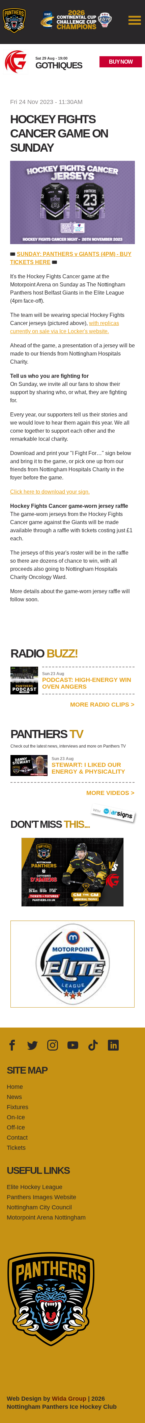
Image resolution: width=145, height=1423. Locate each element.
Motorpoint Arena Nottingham (46, 1217)
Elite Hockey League (34, 1187)
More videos (110, 793)
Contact (17, 1137)
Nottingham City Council (39, 1207)
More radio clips (102, 704)
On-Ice (16, 1117)
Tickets (16, 1147)
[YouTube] (72, 1046)
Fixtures (17, 1107)
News (14, 1097)
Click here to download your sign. (50, 492)
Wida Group (69, 1398)
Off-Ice (16, 1127)
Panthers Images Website (41, 1197)
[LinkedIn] (113, 1046)
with (100, 809)
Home (15, 1086)
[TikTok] (93, 1046)
